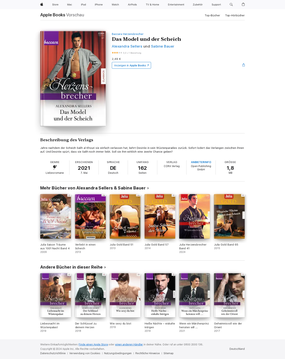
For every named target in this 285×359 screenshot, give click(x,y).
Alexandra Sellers (127, 46)
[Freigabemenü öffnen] (243, 65)
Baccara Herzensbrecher (128, 34)
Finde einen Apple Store (93, 344)
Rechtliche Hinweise (147, 353)
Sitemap (169, 353)
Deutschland (237, 348)
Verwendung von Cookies (84, 353)
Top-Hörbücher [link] (235, 15)
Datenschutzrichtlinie (53, 353)
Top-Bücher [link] (212, 15)
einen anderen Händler (129, 344)
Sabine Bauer (162, 46)
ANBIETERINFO (201, 162)
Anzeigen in (130, 65)
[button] (231, 4)
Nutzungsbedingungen (118, 353)
